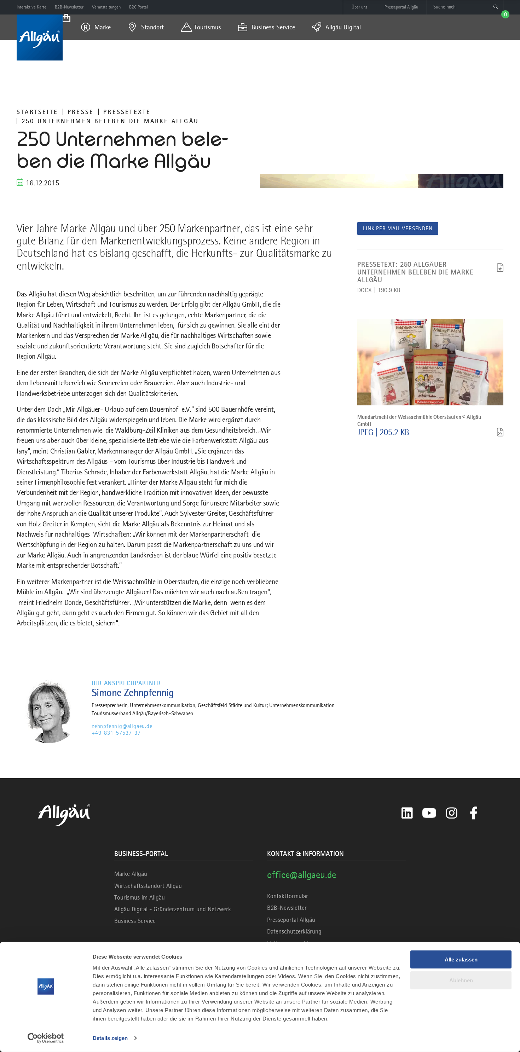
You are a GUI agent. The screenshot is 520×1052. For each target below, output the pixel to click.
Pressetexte (127, 111)
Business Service (135, 920)
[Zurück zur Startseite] (40, 37)
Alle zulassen (461, 959)
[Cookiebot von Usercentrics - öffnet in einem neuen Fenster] (46, 1038)
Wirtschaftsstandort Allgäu (148, 885)
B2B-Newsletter (287, 907)
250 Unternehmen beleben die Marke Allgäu (110, 121)
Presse (81, 111)
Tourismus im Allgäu (139, 897)
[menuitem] (96, 27)
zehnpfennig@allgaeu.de (122, 726)
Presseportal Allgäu (291, 919)
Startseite (37, 111)
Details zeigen (110, 1038)
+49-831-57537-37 (116, 733)
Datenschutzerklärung (294, 931)
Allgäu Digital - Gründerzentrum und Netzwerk (172, 909)
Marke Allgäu (130, 873)
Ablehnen (461, 980)
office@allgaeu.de (301, 874)
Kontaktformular (287, 896)
